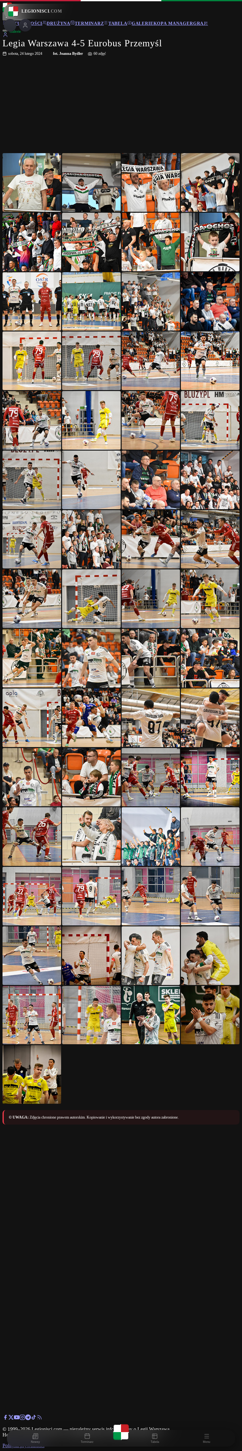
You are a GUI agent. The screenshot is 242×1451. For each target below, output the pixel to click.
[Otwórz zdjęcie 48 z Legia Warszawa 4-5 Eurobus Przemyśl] (210, 836)
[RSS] (39, 1418)
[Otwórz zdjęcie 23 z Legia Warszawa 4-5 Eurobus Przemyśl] (151, 480)
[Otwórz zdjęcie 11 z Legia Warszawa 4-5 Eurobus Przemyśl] (151, 301)
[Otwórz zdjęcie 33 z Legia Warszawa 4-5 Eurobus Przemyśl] (32, 658)
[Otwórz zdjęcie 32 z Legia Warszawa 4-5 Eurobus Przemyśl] (210, 598)
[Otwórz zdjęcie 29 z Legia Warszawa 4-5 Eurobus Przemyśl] (32, 598)
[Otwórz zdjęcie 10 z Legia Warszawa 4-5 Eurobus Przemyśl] (91, 301)
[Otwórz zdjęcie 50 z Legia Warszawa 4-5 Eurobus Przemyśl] (91, 896)
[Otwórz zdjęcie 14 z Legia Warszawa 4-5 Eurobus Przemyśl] (91, 360)
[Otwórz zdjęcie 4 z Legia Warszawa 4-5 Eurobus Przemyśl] (210, 182)
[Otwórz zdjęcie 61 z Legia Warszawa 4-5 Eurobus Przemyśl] (32, 1074)
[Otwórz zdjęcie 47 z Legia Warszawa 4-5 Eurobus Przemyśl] (151, 836)
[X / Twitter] (11, 1418)
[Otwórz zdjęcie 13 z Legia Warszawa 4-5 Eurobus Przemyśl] (32, 360)
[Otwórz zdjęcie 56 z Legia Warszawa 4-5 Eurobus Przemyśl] (210, 955)
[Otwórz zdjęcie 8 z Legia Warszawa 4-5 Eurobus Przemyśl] (210, 242)
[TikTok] (34, 1418)
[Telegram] (28, 1418)
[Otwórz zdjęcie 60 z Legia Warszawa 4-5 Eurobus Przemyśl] (210, 1015)
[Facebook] (5, 1418)
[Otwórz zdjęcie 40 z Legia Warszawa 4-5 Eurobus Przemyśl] (210, 717)
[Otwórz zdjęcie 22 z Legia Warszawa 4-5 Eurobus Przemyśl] (91, 480)
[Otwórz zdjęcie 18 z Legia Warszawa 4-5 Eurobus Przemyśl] (91, 420)
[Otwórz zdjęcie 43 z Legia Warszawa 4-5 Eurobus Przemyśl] (151, 777)
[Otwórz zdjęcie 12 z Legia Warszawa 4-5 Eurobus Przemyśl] (210, 301)
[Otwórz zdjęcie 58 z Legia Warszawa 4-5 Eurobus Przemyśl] (91, 1015)
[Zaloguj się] (5, 35)
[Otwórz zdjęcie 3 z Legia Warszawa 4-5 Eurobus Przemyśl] (151, 182)
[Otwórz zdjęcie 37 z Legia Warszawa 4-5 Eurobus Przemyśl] (32, 717)
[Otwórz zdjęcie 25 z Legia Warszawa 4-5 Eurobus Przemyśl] (32, 539)
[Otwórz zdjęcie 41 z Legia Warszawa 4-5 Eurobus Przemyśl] (32, 777)
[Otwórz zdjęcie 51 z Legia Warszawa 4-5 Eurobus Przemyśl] (151, 896)
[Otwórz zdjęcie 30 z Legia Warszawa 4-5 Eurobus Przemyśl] (91, 598)
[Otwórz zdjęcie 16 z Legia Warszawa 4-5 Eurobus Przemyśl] (210, 360)
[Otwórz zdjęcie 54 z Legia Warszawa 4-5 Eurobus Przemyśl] (91, 955)
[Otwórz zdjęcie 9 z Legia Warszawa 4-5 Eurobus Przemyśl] (32, 301)
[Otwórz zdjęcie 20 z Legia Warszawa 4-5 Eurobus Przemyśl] (210, 420)
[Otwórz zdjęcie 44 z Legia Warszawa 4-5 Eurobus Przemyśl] (210, 777)
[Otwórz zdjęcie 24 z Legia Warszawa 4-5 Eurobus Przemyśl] (210, 480)
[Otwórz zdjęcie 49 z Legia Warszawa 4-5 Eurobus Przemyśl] (32, 896)
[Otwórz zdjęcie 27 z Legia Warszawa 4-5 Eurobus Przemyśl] (151, 539)
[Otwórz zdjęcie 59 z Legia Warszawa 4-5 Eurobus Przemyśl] (151, 1015)
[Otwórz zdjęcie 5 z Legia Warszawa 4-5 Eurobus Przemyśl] (32, 242)
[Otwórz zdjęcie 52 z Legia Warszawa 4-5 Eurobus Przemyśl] (210, 896)
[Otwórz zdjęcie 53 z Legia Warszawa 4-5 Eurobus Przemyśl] (32, 955)
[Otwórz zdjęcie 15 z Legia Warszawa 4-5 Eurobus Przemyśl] (151, 360)
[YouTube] (17, 1418)
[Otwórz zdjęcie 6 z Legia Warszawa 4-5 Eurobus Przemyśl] (91, 242)
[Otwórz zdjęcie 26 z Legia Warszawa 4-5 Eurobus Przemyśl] (91, 539)
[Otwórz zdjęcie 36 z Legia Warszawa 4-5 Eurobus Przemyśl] (210, 658)
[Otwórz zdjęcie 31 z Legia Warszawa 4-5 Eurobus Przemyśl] (151, 598)
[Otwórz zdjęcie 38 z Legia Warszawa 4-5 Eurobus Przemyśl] (91, 717)
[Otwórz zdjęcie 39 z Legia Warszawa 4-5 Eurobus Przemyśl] (151, 717)
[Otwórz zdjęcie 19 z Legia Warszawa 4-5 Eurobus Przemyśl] (151, 420)
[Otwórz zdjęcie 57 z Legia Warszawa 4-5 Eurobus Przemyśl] (32, 1015)
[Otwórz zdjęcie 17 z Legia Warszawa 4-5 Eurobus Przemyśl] (32, 420)
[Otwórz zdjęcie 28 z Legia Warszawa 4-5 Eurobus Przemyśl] (210, 539)
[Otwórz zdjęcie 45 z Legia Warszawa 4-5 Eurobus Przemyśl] (32, 836)
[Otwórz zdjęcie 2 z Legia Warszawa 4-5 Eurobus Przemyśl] (91, 182)
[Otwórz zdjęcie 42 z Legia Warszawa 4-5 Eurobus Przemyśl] (91, 777)
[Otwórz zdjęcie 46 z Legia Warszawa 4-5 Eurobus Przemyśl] (91, 836)
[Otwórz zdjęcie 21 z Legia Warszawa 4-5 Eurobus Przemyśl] (32, 480)
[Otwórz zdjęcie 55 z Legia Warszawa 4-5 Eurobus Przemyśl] (151, 955)
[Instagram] (22, 1418)
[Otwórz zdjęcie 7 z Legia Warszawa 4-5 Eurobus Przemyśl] (151, 242)
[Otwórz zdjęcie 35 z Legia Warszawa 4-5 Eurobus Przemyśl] (151, 658)
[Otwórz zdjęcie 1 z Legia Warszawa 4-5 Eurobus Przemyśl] (32, 182)
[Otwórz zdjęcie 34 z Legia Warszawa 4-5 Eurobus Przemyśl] (91, 658)
